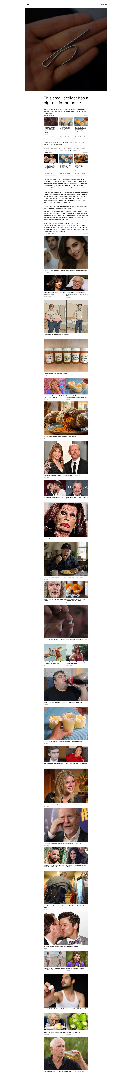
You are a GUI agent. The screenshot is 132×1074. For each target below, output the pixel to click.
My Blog (27, 4)
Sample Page (103, 4)
